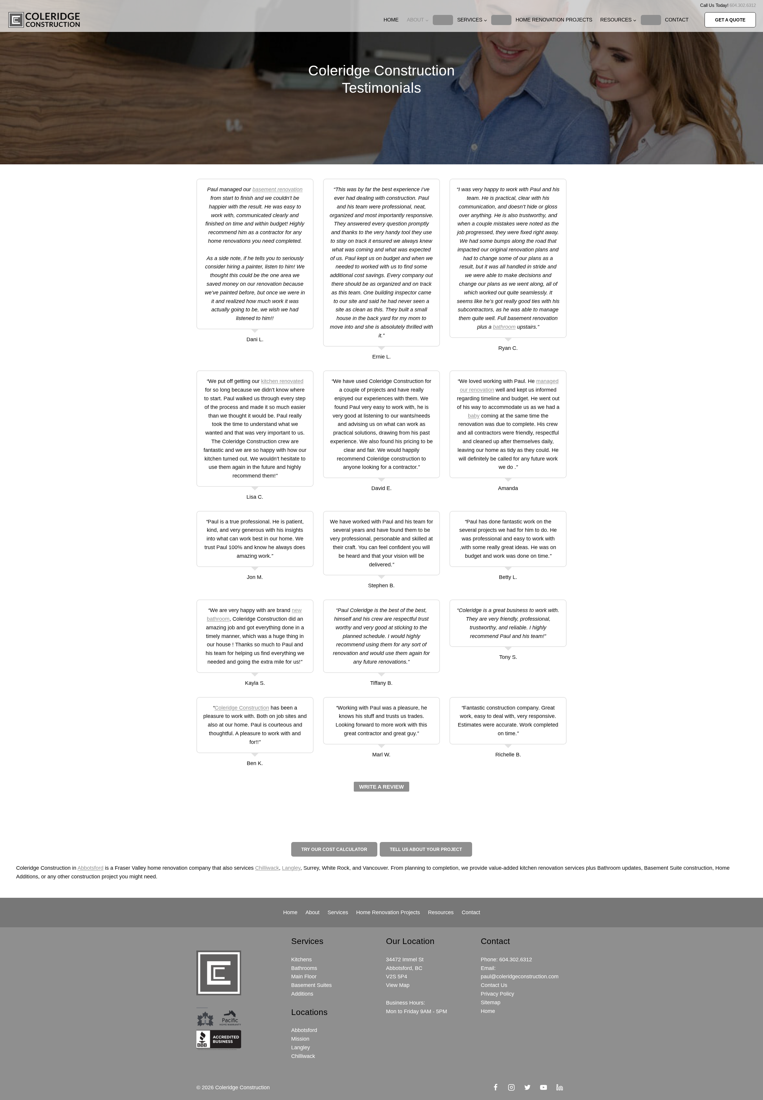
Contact (676, 20)
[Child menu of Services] (501, 20)
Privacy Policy (497, 994)
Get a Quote (730, 19)
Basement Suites (311, 985)
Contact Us (494, 985)
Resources (441, 912)
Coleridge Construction (242, 708)
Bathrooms (304, 968)
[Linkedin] (560, 1088)
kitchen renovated (282, 381)
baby (474, 416)
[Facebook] (495, 1088)
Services (338, 912)
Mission (300, 1039)
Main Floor (304, 977)
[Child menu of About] (443, 20)
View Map (398, 985)
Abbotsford (90, 868)
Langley (291, 868)
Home (391, 20)
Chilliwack (267, 868)
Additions (302, 994)
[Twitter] (528, 1088)
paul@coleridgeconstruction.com (520, 977)
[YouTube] (543, 1088)
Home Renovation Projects (554, 20)
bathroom (504, 327)
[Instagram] (512, 1088)
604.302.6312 (743, 5)
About (312, 912)
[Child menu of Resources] (651, 20)
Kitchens (301, 959)
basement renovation (277, 189)
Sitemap (490, 1002)
